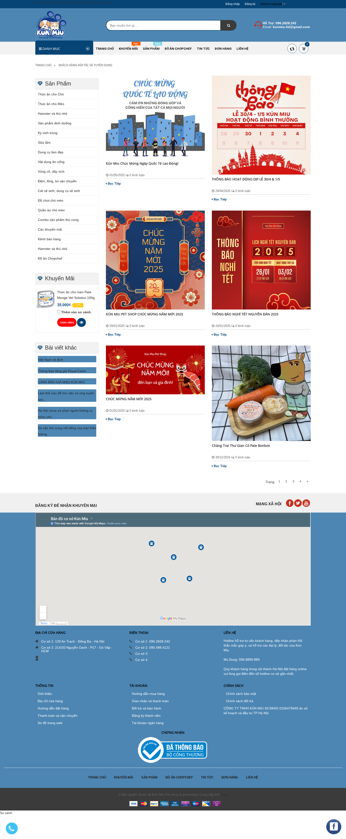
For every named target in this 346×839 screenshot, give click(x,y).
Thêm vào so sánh (76, 312)
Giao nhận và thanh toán (150, 701)
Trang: (270, 482)
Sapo (224, 794)
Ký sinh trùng (47, 133)
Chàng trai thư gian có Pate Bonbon (241, 445)
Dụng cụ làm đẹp (50, 152)
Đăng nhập (232, 4)
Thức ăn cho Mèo (51, 104)
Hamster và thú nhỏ (52, 113)
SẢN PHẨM (149, 777)
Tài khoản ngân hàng (148, 723)
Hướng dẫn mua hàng (148, 694)
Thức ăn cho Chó (51, 94)
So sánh (6, 813)
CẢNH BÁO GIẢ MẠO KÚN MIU (61, 382)
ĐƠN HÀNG (229, 777)
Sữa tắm (44, 142)
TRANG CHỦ (97, 777)
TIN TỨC (207, 777)
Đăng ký (250, 4)
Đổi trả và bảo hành (146, 708)
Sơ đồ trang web (50, 723)
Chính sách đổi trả (239, 701)
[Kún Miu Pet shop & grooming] (51, 25)
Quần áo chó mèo (51, 210)
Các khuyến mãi (50, 229)
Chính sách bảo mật (241, 694)
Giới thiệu (45, 694)
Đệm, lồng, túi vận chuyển (57, 181)
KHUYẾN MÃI (123, 777)
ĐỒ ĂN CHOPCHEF (179, 777)
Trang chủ (43, 65)
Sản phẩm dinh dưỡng (54, 123)
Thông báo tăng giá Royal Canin (62, 371)
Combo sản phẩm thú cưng (58, 220)
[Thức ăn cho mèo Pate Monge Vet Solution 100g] (45, 299)
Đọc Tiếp (114, 183)
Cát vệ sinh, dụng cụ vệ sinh (59, 191)
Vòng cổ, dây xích (51, 171)
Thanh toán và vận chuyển (57, 715)
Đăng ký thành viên (146, 715)
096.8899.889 (249, 659)
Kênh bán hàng (49, 239)
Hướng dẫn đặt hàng (53, 708)
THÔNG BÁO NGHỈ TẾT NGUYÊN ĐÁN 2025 (245, 314)
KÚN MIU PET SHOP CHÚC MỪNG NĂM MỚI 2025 (144, 314)
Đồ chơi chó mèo (50, 200)
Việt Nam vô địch (50, 360)
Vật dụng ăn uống (51, 162)
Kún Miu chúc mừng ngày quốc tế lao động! (142, 163)
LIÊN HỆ (252, 777)
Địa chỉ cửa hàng (50, 701)
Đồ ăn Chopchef (50, 258)
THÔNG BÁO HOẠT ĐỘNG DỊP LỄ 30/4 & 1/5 (246, 179)
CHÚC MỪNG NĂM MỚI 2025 (129, 399)
